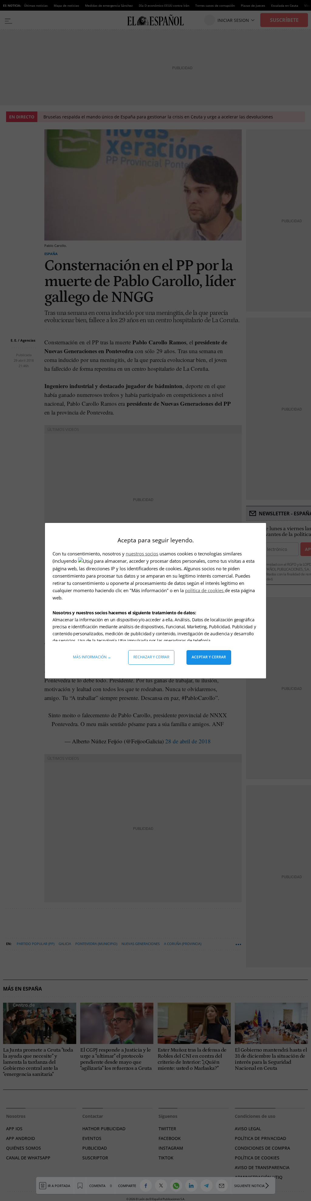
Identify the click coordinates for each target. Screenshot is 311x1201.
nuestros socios (142, 554)
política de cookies (205, 590)
